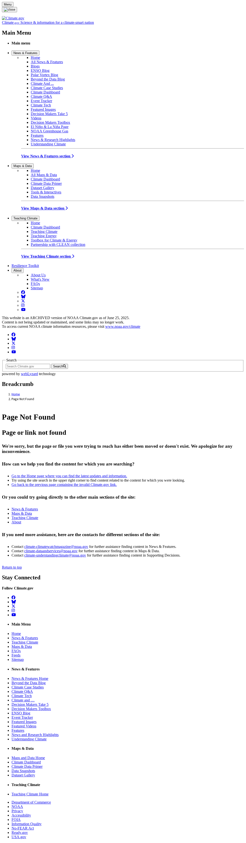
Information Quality (27, 824)
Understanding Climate (48, 144)
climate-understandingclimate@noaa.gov (55, 555)
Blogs (35, 66)
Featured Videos (24, 726)
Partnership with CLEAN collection (58, 244)
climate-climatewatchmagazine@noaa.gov (56, 547)
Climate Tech (41, 105)
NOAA (17, 807)
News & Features (25, 53)
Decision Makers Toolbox (50, 122)
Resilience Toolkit (25, 266)
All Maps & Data (44, 175)
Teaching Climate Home (30, 794)
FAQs (35, 284)
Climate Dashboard (45, 92)
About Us (38, 275)
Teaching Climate (25, 218)
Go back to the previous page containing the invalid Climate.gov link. (64, 485)
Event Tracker (41, 101)
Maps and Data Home (28, 758)
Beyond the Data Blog (48, 79)
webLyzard (29, 374)
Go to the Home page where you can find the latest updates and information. (69, 476)
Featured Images (43, 109)
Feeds (16, 655)
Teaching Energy (44, 236)
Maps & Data (22, 166)
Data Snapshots (42, 196)
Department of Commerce (31, 802)
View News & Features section (46, 156)
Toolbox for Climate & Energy (54, 240)
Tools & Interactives (46, 192)
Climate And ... (42, 83)
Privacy (17, 811)
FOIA (16, 820)
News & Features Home (30, 678)
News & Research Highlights (53, 140)
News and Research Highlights (35, 735)
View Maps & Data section (43, 208)
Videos (36, 118)
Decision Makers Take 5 (49, 114)
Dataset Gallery (42, 188)
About (17, 270)
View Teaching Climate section (46, 256)
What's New (40, 279)
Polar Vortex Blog (44, 75)
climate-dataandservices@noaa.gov (51, 551)
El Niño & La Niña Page (49, 127)
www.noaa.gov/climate (122, 326)
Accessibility (21, 815)
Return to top (12, 567)
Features (37, 135)
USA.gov (19, 837)
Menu (8, 4)
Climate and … (23, 700)
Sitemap (37, 288)
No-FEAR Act (23, 828)
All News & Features (47, 62)
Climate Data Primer (46, 183)
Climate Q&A (41, 96)
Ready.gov (20, 833)
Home (35, 58)
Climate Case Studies (47, 88)
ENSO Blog (40, 70)
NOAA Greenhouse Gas (49, 131)
